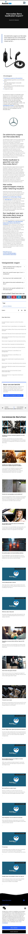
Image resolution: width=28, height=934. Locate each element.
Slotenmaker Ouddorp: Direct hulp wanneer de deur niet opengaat (14, 330)
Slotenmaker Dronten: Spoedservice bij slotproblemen (13, 347)
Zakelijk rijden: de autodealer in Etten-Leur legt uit (13, 876)
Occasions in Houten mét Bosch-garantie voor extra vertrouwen (13, 436)
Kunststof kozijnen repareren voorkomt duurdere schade (12, 322)
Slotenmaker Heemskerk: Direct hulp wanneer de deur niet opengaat (13, 337)
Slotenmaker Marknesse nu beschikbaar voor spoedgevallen (11, 355)
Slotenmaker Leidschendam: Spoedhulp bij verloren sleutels (13, 359)
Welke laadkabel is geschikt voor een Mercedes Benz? (14, 80)
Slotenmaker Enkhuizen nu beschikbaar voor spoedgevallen (11, 351)
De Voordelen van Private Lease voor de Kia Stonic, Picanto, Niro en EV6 (13, 524)
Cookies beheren (14, 931)
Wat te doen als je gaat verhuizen (9, 670)
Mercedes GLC (8, 199)
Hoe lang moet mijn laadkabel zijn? (14, 278)
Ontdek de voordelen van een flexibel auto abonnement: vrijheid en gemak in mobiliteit (11, 465)
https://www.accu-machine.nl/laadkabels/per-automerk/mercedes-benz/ (9, 253)
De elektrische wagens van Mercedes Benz (13, 78)
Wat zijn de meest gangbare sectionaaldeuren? (12, 494)
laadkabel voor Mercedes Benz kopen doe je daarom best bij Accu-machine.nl (13, 223)
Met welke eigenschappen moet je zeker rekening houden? (12, 83)
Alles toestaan (14, 927)
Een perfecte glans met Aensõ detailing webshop (12, 553)
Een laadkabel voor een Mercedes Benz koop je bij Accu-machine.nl (14, 86)
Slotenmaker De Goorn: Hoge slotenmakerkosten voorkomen (12, 375)
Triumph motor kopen (7, 700)
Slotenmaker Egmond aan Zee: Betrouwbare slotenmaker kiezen (11, 371)
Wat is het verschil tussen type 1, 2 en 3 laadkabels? (14, 273)
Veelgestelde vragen (8, 88)
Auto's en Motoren (14, 20)
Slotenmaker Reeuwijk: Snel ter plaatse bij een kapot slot (14, 333)
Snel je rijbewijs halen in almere (9, 582)
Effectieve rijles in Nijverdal (8, 611)
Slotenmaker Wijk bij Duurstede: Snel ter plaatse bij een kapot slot (13, 367)
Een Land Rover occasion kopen (9, 788)
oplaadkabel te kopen (8, 105)
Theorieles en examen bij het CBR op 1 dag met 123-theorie (13, 642)
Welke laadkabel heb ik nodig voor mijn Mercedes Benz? (14, 267)
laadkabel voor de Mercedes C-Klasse (12, 196)
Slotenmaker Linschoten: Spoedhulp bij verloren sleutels (14, 363)
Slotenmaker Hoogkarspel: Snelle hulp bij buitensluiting (14, 341)
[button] (25, 908)
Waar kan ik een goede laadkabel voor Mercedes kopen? (14, 288)
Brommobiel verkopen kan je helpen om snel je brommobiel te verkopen (12, 759)
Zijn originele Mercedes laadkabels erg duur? (14, 283)
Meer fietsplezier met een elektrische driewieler (12, 817)
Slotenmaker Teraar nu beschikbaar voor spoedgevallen (14, 326)
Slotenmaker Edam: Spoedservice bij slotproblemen (13, 344)
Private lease (5, 847)
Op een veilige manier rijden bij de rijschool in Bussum (14, 729)
